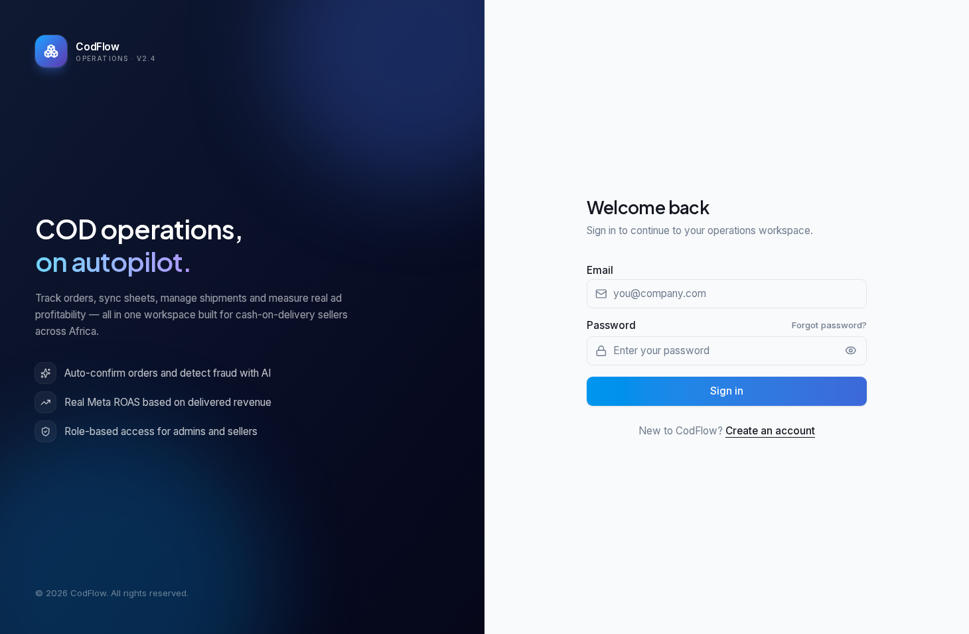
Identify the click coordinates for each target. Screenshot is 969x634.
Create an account (770, 430)
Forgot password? (829, 325)
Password (611, 325)
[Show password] (851, 350)
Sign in (726, 391)
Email (600, 270)
